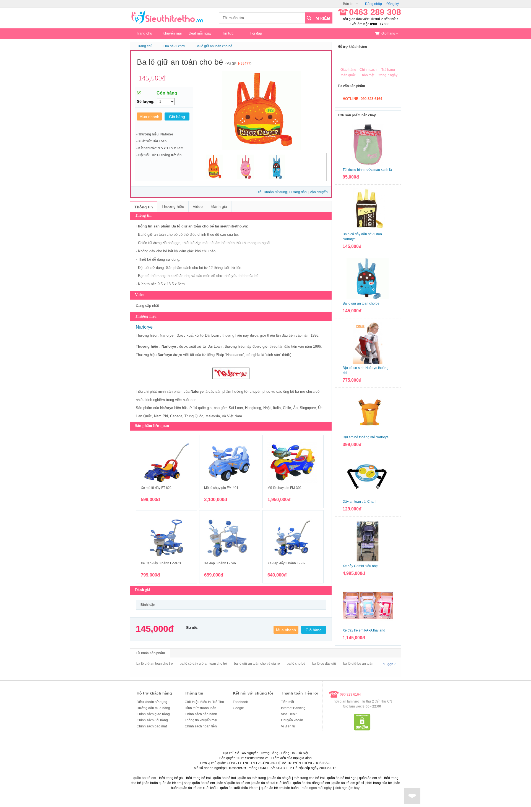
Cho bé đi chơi (174, 46)
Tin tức (228, 33)
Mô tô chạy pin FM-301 (284, 488)
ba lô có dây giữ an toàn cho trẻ (203, 663)
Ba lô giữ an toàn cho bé (214, 46)
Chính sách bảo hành (201, 714)
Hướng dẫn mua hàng (153, 708)
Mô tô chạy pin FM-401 (221, 488)
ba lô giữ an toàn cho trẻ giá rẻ (257, 663)
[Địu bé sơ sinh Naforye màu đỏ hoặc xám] (368, 343)
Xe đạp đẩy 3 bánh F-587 (286, 563)
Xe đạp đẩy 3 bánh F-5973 (161, 563)
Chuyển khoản (292, 720)
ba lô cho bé (296, 663)
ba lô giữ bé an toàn (358, 663)
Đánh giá (219, 206)
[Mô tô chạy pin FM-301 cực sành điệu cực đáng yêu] (293, 462)
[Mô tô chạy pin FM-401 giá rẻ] (229, 462)
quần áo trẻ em (144, 778)
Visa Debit (288, 714)
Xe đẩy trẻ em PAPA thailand (364, 630)
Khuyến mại (172, 33)
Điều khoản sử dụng (271, 192)
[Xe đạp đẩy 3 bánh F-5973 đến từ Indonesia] (166, 538)
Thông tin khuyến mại (201, 720)
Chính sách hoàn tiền (201, 726)
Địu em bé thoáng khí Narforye (366, 437)
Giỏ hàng (388, 33)
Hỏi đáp (256, 33)
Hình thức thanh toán (200, 708)
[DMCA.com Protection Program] (362, 729)
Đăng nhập (373, 4)
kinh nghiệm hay (347, 788)
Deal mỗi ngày (200, 33)
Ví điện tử (288, 726)
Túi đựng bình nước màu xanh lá (367, 170)
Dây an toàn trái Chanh (360, 502)
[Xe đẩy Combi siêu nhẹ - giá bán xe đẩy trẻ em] (368, 541)
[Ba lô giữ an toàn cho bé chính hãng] (368, 278)
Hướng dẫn (298, 192)
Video (198, 206)
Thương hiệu (173, 206)
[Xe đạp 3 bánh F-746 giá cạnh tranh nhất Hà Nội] (229, 538)
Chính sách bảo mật (152, 726)
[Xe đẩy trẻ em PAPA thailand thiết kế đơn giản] (368, 605)
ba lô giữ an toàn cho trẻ (154, 663)
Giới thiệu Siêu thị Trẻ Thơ (204, 702)
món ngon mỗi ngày (317, 788)
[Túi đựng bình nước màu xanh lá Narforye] (368, 145)
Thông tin (143, 207)
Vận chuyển (319, 192)
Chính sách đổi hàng (152, 720)
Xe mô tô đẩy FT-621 (156, 488)
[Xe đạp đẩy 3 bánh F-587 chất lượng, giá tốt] (293, 538)
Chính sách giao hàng (153, 714)
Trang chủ (144, 33)
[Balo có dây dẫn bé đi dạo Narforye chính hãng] (368, 209)
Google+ (239, 708)
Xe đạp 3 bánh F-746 (220, 563)
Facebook (240, 702)
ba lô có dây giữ (324, 663)
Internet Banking (293, 708)
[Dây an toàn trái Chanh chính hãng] (368, 476)
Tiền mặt (287, 702)
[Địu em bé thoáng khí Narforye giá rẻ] (368, 412)
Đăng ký (392, 4)
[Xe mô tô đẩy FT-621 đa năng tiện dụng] (166, 462)
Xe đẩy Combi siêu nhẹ (360, 566)
